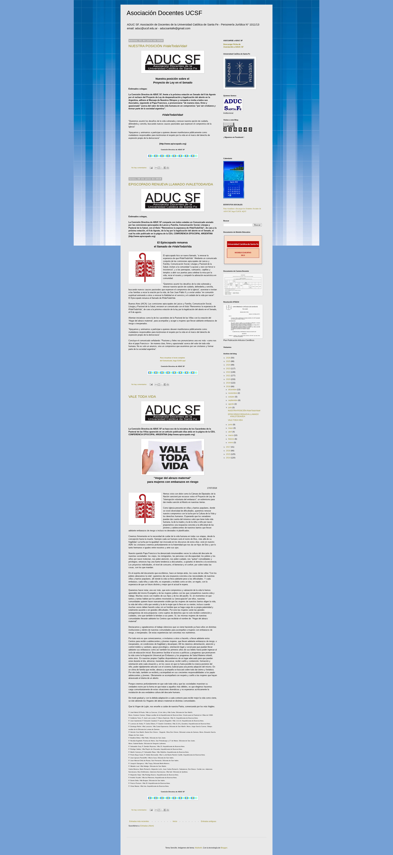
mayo (230, 428)
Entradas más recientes (139, 821)
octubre (231, 397)
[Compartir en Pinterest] (167, 167)
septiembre (233, 400)
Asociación (233, 47)
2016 (228, 451)
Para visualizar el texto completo (172, 358)
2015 (228, 454)
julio (230, 407)
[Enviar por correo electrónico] (156, 167)
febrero (231, 439)
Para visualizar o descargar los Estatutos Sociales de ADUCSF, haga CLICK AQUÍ (242, 209)
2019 (228, 383)
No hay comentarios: (139, 168)
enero (231, 442)
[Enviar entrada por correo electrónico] (151, 168)
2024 (228, 365)
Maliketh (198, 848)
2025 (228, 361)
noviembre (233, 393)
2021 (228, 376)
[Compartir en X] (161, 167)
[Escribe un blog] (159, 167)
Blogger (224, 848)
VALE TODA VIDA (142, 396)
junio (230, 425)
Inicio (175, 821)
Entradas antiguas (208, 821)
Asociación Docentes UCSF (164, 13)
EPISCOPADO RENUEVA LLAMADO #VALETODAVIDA (170, 184)
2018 (228, 386)
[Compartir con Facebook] (164, 167)
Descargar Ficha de (232, 44)
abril (230, 432)
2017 (228, 447)
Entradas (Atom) (147, 826)
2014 (228, 458)
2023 (228, 368)
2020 (228, 379)
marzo (231, 435)
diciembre (232, 390)
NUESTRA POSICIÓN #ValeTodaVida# (157, 46)
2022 (228, 372)
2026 (228, 358)
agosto (231, 404)
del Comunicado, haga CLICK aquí (172, 360)
